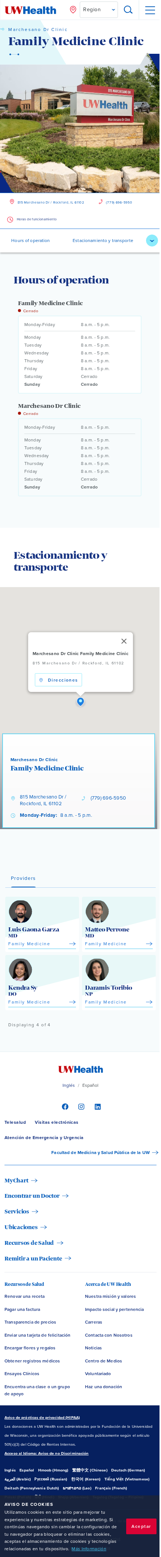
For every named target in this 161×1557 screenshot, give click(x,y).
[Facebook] (64, 1106)
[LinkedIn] (97, 1106)
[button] (80, 702)
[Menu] (150, 10)
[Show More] (152, 240)
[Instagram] (80, 1106)
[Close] (124, 641)
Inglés (69, 1085)
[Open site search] (128, 10)
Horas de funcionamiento (37, 219)
